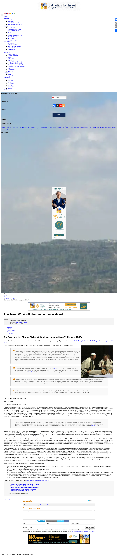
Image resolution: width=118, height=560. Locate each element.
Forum (9, 82)
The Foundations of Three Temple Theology (23, 489)
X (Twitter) (11, 83)
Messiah (102, 127)
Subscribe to (26, 527)
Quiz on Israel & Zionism (15, 24)
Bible (14, 127)
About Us (10, 20)
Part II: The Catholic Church (15, 48)
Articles (6, 26)
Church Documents (13, 55)
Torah (28, 129)
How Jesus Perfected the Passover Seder (22, 486)
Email (48, 523)
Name (24, 523)
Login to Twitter (60, 521)
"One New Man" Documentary (16, 66)
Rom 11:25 (31, 372)
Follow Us (7, 77)
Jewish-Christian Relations (15, 35)
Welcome (6, 18)
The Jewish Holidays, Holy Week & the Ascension (24, 484)
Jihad (90, 127)
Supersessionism (17, 129)
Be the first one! (44, 504)
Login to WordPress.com (51, 521)
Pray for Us (11, 76)
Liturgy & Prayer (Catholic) (15, 63)
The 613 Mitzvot (12, 54)
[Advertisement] (59, 265)
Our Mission (11, 21)
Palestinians (3, 129)
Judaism (94, 127)
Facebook (10, 80)
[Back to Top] (1, 558)
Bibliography (11, 69)
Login (5, 90)
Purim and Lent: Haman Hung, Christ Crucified (24, 487)
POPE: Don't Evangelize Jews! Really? (38, 480)
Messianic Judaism (108, 127)
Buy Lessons (11, 49)
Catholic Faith (11, 27)
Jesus (71, 127)
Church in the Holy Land (14, 29)
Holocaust (54, 127)
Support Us (7, 72)
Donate (10, 74)
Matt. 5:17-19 (94, 425)
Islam (9, 32)
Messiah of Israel (12, 37)
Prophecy (11, 129)
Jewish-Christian (84, 127)
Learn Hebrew (12, 60)
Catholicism (26, 127)
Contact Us (11, 86)
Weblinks (10, 71)
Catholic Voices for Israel (14, 23)
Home (6, 16)
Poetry (9, 68)
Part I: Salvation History (14, 46)
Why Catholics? (33, 129)
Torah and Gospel (12, 40)
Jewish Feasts (76, 127)
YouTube (10, 85)
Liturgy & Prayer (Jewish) (15, 62)
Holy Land (11, 58)
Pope (7, 129)
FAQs (9, 57)
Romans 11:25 (58, 368)
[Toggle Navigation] (2, 15)
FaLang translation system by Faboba (9, 499)
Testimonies (11, 38)
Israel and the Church (13, 30)
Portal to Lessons (12, 44)
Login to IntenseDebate (41, 521)
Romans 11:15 (39, 436)
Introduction (11, 43)
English (56, 97)
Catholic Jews (18, 127)
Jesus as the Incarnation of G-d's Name (21, 490)
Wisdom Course (12, 51)
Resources (7, 52)
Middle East (114, 127)
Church (37, 127)
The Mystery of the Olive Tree (16, 65)
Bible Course (7, 41)
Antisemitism (3, 127)
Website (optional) (75, 523)
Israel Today (11, 34)
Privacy (10, 88)
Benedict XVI (9, 127)
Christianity (33, 127)
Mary (98, 127)
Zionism (39, 129)
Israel (67, 127)
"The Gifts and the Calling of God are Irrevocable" (83, 531)
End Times (50, 127)
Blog (9, 79)
